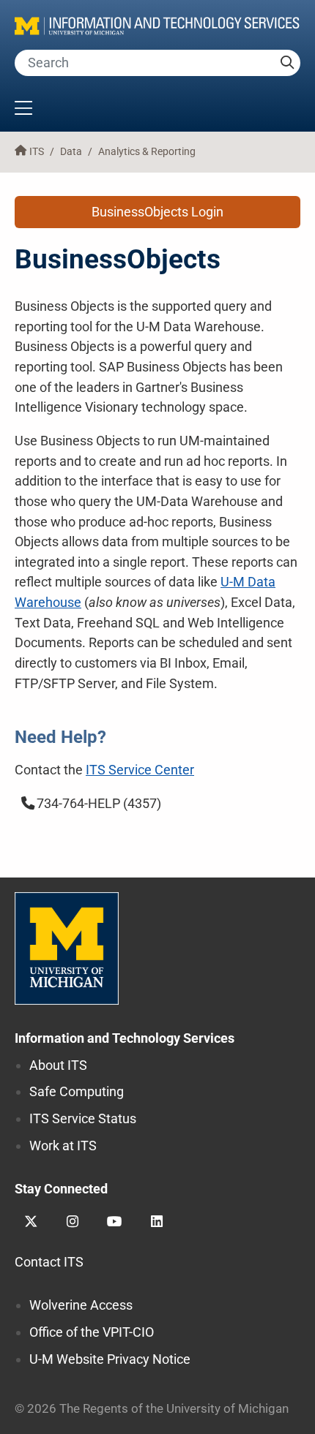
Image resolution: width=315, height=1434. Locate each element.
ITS (36, 152)
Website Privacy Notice (109, 1359)
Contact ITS (49, 1261)
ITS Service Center (140, 769)
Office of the (91, 1332)
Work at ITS (63, 1145)
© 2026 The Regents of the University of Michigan (152, 1409)
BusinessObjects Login (157, 211)
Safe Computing (76, 1091)
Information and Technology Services (124, 1038)
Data (71, 152)
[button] (157, 110)
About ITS (58, 1065)
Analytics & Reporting (147, 152)
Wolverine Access (81, 1305)
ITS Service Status (82, 1118)
